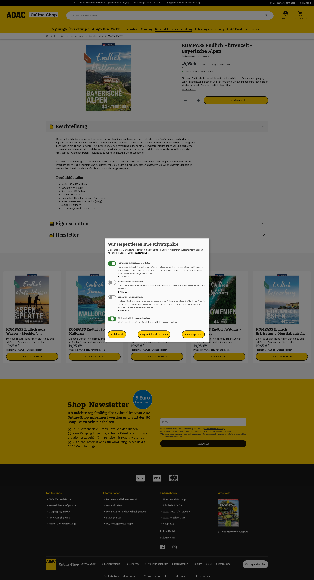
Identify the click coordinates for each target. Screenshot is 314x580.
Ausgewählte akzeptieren (154, 334)
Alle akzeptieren (193, 334)
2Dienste (123, 292)
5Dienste (123, 276)
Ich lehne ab (117, 334)
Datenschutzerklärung (138, 253)
